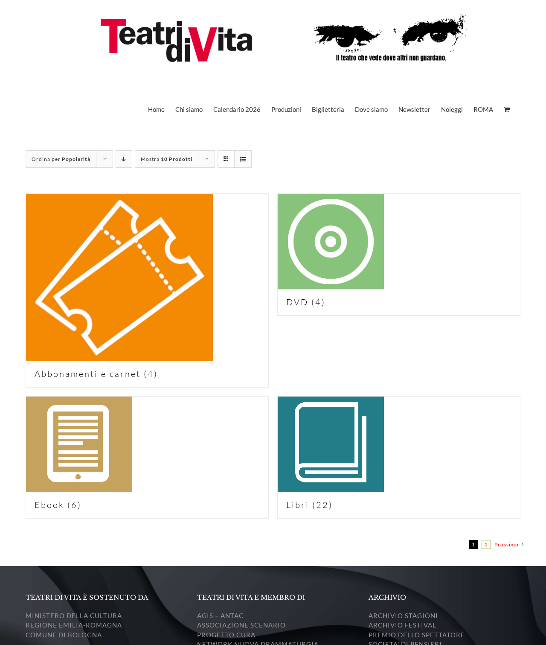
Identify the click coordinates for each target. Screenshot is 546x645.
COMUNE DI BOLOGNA (64, 635)
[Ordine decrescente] (124, 159)
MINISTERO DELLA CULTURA (74, 615)
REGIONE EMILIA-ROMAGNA (74, 625)
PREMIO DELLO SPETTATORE (417, 635)
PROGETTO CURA (226, 635)
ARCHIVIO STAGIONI (403, 615)
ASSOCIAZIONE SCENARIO (241, 625)
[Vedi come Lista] (243, 159)
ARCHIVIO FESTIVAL (402, 625)
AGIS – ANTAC (220, 615)
